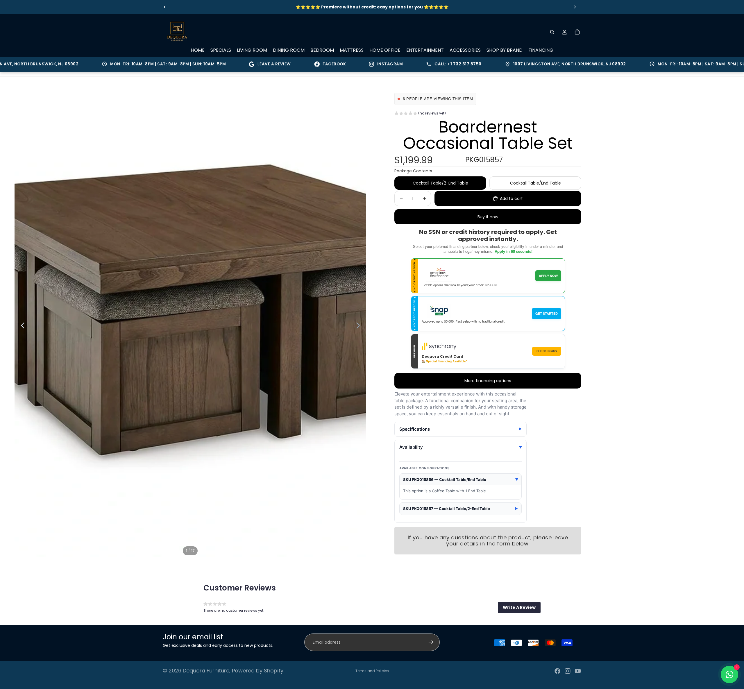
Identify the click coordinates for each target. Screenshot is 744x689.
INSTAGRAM (365, 64)
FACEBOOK (309, 64)
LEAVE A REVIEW (249, 64)
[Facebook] (557, 670)
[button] (420, 113)
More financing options (487, 381)
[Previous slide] (164, 7)
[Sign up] (431, 642)
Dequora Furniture (206, 670)
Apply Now (548, 275)
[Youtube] (577, 670)
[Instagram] (567, 670)
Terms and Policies (372, 670)
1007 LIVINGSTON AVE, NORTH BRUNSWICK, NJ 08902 (540, 64)
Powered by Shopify (257, 670)
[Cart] (577, 32)
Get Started (546, 313)
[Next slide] (574, 7)
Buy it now (487, 217)
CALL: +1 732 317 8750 (428, 64)
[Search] (552, 32)
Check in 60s (546, 351)
